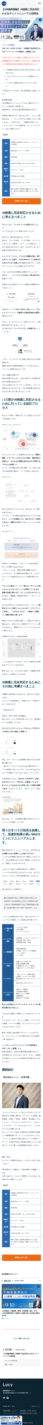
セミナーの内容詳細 (11, 1360)
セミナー (15, 1411)
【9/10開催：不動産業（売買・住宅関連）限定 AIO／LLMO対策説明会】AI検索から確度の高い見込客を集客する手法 (21, 1313)
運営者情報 (6, 1411)
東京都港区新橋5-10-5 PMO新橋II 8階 (15, 1393)
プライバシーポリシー (10, 1413)
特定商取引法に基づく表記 (28, 1413)
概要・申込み (9, 1364)
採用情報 (23, 1411)
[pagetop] (40, 1422)
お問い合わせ (32, 1411)
